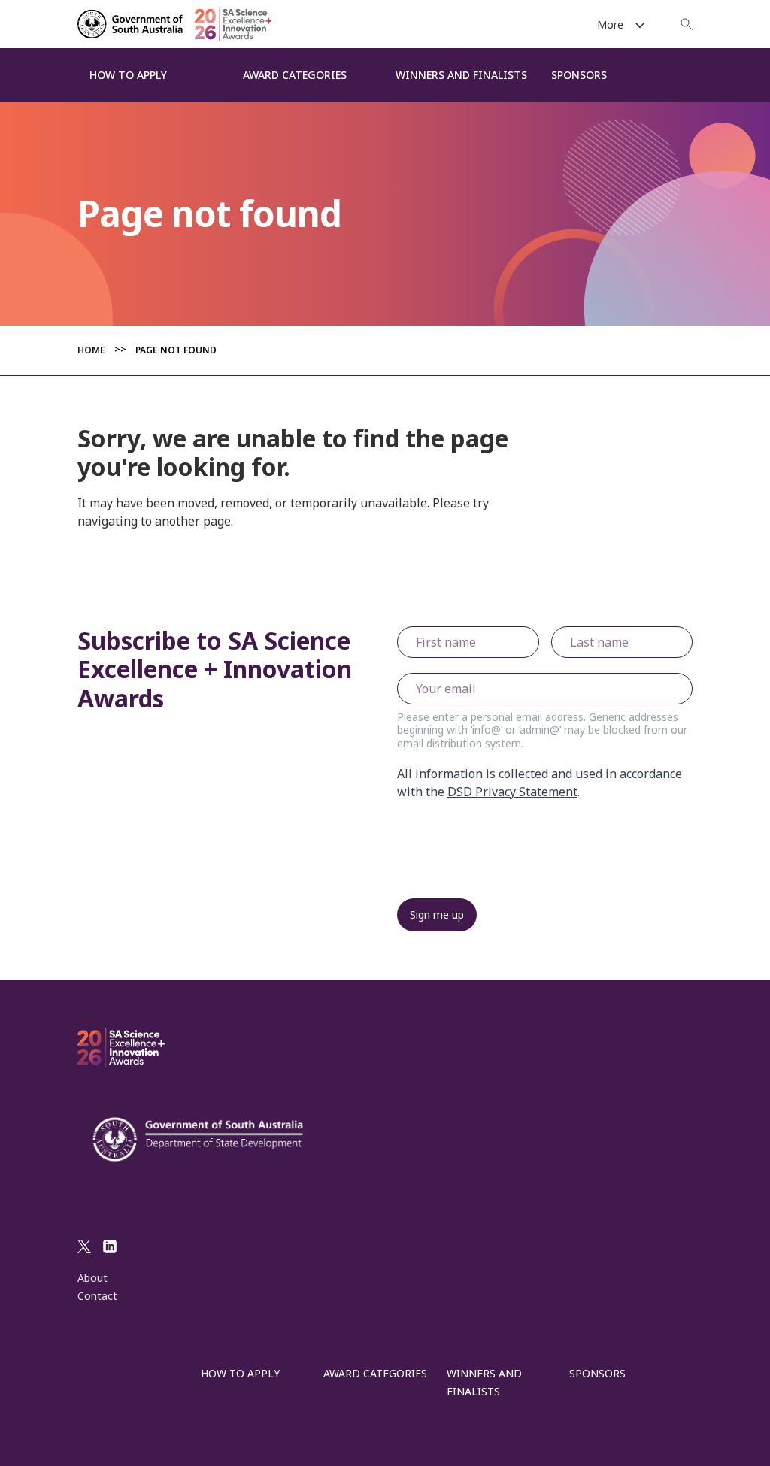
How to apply (240, 1373)
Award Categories (375, 1373)
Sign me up (437, 914)
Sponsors (597, 1373)
